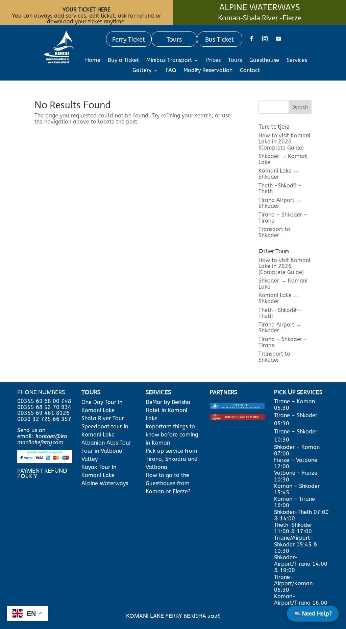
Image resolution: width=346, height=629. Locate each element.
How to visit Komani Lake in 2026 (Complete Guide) (284, 141)
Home (92, 60)
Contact (250, 70)
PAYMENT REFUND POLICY (42, 473)
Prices (213, 60)
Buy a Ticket (123, 60)
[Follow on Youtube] (278, 38)
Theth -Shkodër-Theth (280, 188)
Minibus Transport (169, 60)
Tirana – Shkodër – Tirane (282, 217)
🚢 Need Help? (313, 613)
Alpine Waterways (104, 483)
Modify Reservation (207, 70)
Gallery (141, 70)
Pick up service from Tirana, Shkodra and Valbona (172, 459)
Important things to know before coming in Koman (172, 434)
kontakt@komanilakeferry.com (42, 439)
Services (297, 60)
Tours (235, 60)
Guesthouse (264, 60)
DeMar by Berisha (168, 402)
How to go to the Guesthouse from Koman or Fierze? (168, 483)
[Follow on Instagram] (265, 38)
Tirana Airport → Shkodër (279, 203)
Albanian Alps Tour (106, 443)
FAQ (171, 70)
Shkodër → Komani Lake (282, 159)
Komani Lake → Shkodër (278, 173)
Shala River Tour (102, 418)
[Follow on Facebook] (251, 38)
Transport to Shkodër (274, 232)
